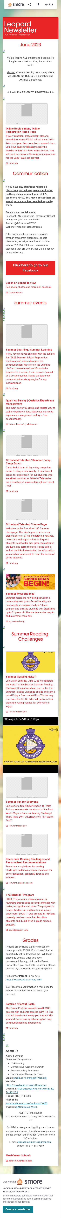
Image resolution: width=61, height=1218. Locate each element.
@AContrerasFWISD (26, 1107)
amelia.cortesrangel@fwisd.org (30, 1077)
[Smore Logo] (16, 4)
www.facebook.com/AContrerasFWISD (26, 1103)
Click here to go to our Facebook (30, 267)
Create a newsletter (17, 1209)
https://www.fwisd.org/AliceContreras (26, 1085)
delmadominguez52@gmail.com (34, 1142)
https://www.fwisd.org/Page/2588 (24, 979)
